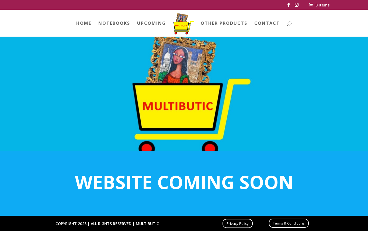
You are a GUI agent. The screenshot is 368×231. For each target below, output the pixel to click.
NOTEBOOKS (114, 23)
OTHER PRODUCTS (224, 23)
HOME (83, 23)
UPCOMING (151, 23)
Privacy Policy (238, 223)
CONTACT (267, 23)
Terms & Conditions (289, 223)
